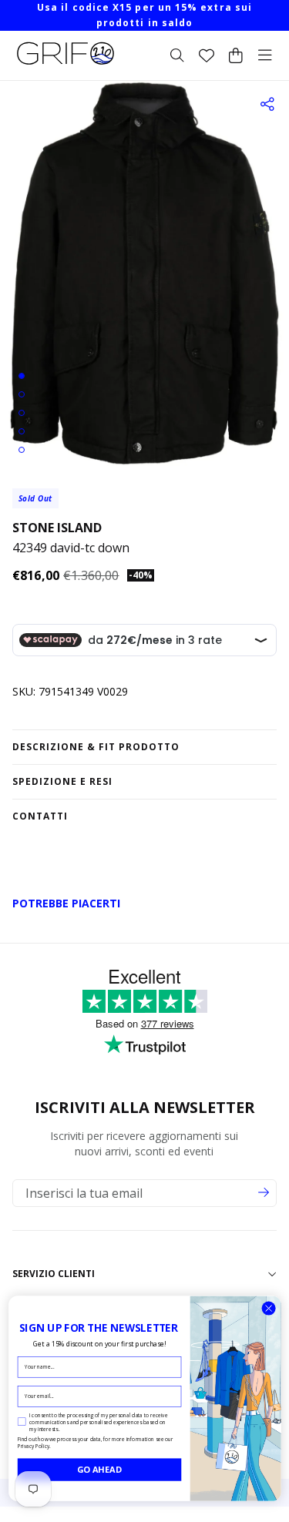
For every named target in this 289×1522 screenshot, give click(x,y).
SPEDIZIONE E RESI (62, 781)
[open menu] (265, 55)
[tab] (21, 376)
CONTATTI (40, 816)
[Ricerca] (177, 55)
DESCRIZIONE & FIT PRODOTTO (96, 746)
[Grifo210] (65, 64)
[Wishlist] (206, 55)
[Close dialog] (268, 1308)
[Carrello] (235, 55)
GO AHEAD (99, 1469)
